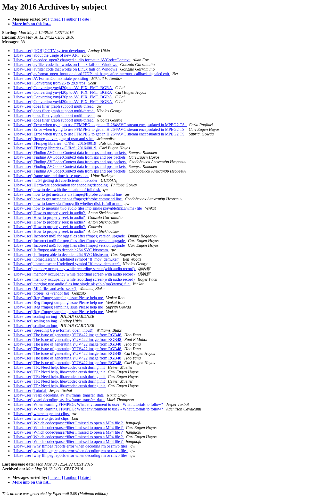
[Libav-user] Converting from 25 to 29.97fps (49, 83)
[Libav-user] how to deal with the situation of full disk (56, 189)
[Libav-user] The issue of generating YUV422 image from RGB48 (67, 335)
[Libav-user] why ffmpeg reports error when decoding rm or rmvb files (70, 446)
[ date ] (85, 19)
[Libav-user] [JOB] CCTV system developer (49, 50)
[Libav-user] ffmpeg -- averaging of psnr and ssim (53, 138)
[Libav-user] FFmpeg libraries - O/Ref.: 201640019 (54, 143)
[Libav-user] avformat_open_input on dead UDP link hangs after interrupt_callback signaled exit (91, 74)
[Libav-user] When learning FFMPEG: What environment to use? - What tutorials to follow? (88, 404)
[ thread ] (55, 19)
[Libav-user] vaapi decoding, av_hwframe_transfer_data (58, 395)
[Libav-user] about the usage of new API (46, 55)
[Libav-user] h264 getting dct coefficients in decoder (55, 180)
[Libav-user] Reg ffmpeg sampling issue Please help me (58, 298)
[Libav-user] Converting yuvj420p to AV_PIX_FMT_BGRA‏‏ (62, 87)
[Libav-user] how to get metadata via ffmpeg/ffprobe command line (67, 194)
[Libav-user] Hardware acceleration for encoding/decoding (60, 185)
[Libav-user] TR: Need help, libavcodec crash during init (59, 367)
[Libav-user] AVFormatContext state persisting (50, 78)
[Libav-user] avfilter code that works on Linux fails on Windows (65, 64)
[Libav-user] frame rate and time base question (50, 176)
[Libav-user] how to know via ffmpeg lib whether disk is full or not (67, 203)
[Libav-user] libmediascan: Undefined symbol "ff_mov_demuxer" (66, 259)
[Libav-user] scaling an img (35, 316)
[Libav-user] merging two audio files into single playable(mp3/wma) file (71, 284)
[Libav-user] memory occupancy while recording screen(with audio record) (74, 269)
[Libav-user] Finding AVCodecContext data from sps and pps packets (69, 152)
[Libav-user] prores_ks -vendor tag (41, 293)
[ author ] (71, 19)
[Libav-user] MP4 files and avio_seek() (44, 288)
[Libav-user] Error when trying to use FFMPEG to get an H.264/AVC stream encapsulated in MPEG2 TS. (99, 125)
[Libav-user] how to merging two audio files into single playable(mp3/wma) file (77, 208)
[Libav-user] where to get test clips (41, 413)
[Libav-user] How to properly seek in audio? (49, 213)
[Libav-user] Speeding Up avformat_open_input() (53, 330)
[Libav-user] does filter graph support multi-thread (53, 106)
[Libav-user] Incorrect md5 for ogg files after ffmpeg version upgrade (69, 236)
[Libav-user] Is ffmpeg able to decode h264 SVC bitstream (60, 250)
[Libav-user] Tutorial (29, 390)
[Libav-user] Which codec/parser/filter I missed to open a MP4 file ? (68, 423)
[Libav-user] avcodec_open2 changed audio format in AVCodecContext (71, 60)
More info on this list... (31, 24)
